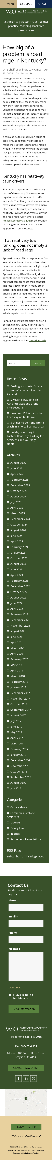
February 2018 (19, 681)
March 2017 (17, 743)
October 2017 (18, 704)
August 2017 (18, 715)
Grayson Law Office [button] (26, 1067)
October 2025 (18, 491)
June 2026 (16, 468)
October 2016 (18, 771)
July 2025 (15, 502)
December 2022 (20, 586)
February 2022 (19, 614)
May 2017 (16, 732)
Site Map (20, 1150)
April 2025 (16, 507)
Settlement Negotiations (25, 839)
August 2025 (18, 496)
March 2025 (17, 513)
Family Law (17, 828)
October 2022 (18, 592)
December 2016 (20, 760)
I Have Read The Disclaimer (23, 996)
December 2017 (20, 693)
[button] (8, 3)
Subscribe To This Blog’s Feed (25, 856)
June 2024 (16, 535)
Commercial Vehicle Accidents (21, 815)
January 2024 (18, 552)
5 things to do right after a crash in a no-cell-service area (25, 424)
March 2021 (17, 648)
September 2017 (20, 709)
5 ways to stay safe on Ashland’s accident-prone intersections (22, 403)
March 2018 (17, 676)
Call (44, 4)
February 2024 (19, 547)
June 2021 (16, 637)
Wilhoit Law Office (30, 69)
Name (12, 900)
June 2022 (16, 603)
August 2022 (18, 597)
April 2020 (16, 653)
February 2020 (19, 659)
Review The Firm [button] (26, 1126)
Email (13, 916)
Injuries (15, 833)
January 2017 (18, 754)
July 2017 (15, 721)
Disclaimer (15, 987)
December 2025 (20, 485)
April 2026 (16, 474)
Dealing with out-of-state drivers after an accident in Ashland (24, 390)
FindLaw (36, 1153)
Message (14, 948)
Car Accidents (24, 73)
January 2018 (18, 687)
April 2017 (16, 738)
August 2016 (18, 782)
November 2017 (20, 698)
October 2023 (18, 558)
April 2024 (16, 541)
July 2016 (15, 788)
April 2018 (16, 670)
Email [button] (28, 4)
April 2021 (16, 642)
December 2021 (20, 620)
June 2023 (16, 569)
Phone (13, 932)
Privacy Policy (30, 1150)
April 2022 (16, 608)
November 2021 (20, 625)
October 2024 (18, 524)
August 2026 (18, 462)
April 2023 (16, 575)
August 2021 (18, 631)
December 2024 (20, 519)
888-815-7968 (33, 1036)
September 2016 (20, 777)
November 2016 (20, 766)
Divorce (15, 822)
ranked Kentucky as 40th (17, 220)
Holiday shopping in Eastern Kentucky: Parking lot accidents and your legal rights (25, 437)
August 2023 (18, 564)
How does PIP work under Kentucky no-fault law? (24, 415)
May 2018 (16, 665)
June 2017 (16, 726)
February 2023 (19, 580)
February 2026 (19, 479)
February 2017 (19, 749)
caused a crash (37, 340)
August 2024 (18, 530)
